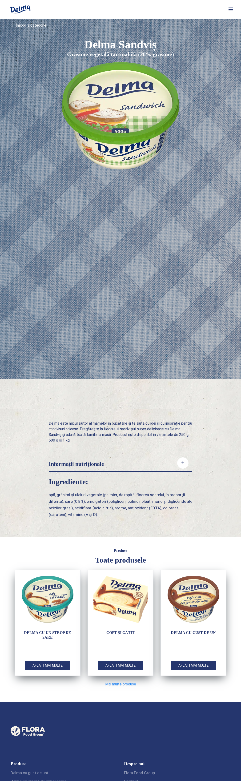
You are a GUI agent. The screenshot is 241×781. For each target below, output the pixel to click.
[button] (231, 9)
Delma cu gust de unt (29, 772)
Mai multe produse (120, 684)
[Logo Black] (20, 5)
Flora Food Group (139, 772)
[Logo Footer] (28, 716)
